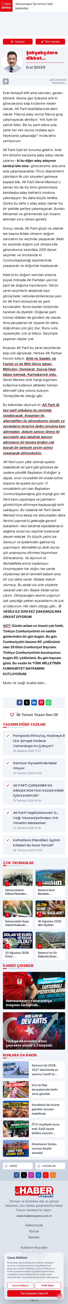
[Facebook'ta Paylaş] (19, 702)
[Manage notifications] (59, 1296)
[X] (24, 1175)
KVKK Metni (48, 1285)
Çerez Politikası (20, 1285)
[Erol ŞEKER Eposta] (6, 81)
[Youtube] (46, 1175)
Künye (34, 1231)
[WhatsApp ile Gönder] (48, 702)
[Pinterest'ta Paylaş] (41, 702)
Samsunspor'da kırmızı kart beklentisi (28, 6)
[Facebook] (17, 1175)
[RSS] (53, 1175)
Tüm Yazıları (52, 41)
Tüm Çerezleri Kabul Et (34, 1293)
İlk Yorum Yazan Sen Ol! (37, 715)
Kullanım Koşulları (34, 1247)
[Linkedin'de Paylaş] (34, 702)
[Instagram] (31, 1175)
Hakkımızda (34, 1225)
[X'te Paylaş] (27, 702)
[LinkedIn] (38, 1175)
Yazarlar (20, 41)
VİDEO (13, 1165)
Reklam (34, 1237)
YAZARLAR (48, 1165)
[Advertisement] (34, 24)
